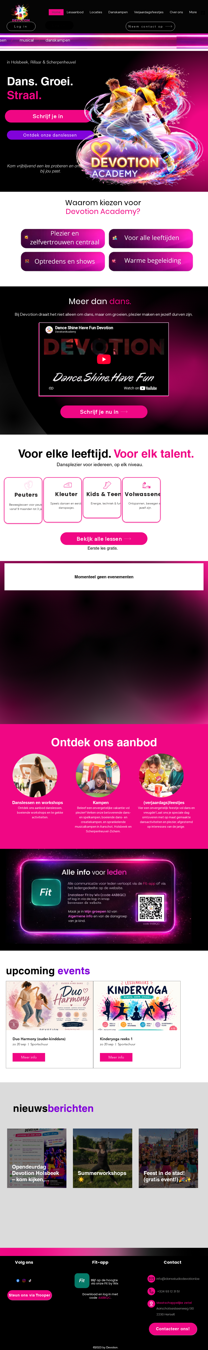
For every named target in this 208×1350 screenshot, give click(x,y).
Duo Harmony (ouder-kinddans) (39, 1039)
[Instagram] (24, 1281)
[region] (23, 500)
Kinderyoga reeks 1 (116, 1039)
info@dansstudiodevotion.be (177, 1279)
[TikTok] (30, 1281)
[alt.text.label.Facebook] (18, 1281)
